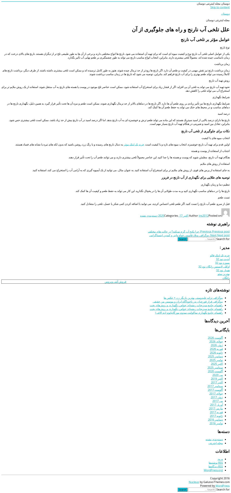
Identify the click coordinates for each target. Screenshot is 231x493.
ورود (220, 459)
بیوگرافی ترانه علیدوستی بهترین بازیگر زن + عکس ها (193, 298)
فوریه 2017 (216, 412)
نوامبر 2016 (216, 423)
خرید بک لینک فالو (220, 255)
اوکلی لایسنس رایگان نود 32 (214, 266)
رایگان (226, 278)
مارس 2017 (216, 408)
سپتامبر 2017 (215, 386)
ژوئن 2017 (217, 397)
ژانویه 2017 (216, 416)
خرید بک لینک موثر (134, 144)
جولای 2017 (216, 393)
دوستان (225, 14)
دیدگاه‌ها (216, 466)
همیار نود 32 (223, 270)
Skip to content (220, 7)
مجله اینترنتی (215, 443)
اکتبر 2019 (217, 379)
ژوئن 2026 (217, 345)
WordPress (222, 486)
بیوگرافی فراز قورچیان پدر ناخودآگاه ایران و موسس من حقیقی (188, 301)
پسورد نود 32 (222, 263)
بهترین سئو (224, 274)
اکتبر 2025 (217, 364)
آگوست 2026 (215, 338)
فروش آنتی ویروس (115, 281)
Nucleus (194, 482)
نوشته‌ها (216, 463)
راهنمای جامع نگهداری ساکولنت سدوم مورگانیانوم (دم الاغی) (189, 313)
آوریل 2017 (216, 405)
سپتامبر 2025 (215, 367)
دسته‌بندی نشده (148, 215)
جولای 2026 (216, 341)
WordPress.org (213, 470)
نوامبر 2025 (216, 360)
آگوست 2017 (215, 390)
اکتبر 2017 (217, 382)
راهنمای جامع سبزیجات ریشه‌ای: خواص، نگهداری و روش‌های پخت (186, 305)
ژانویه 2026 (216, 352)
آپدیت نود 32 (223, 259)
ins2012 (204, 215)
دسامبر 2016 (215, 419)
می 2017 (217, 401)
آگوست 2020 (215, 371)
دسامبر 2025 (215, 356)
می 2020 (217, 375)
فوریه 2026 (216, 349)
